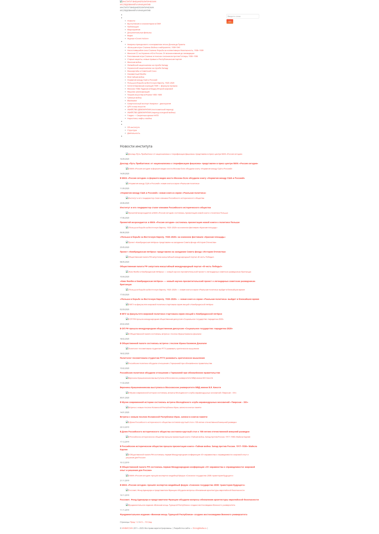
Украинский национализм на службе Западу (147, 68)
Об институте (133, 127)
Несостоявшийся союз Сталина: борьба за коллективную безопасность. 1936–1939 (165, 50)
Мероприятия (133, 29)
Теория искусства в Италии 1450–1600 (144, 94)
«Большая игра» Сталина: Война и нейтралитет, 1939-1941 (153, 47)
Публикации (133, 26)
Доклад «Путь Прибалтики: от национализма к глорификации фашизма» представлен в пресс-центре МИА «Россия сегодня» (189, 163)
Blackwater (132, 100)
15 (146, 522)
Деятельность (133, 133)
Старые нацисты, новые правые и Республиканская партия (154, 59)
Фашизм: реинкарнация (138, 91)
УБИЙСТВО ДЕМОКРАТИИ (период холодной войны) (151, 112)
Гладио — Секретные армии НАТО (143, 115)
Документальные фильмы (139, 32)
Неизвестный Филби (136, 74)
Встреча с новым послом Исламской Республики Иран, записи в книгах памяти (163, 416)
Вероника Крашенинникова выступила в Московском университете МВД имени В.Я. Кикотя (170, 387)
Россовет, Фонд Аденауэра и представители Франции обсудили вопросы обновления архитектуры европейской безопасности (189, 499)
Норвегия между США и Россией (142, 80)
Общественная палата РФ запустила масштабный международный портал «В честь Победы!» (171, 266)
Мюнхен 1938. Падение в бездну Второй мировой (150, 88)
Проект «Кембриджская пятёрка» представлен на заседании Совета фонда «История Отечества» (173, 251)
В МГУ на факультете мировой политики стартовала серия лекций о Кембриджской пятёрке (171, 313)
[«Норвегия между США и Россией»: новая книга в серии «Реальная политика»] (163, 183)
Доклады (128, 121)
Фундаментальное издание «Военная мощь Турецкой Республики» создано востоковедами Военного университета (183, 514)
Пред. (132, 522)
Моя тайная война (135, 77)
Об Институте (131, 124)
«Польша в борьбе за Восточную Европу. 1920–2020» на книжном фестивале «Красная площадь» (173, 236)
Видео (130, 35)
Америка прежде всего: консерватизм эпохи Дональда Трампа (156, 44)
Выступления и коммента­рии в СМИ (144, 23)
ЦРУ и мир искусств (136, 106)
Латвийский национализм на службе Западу (147, 65)
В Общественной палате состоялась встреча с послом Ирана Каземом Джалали (163, 343)
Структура (132, 130)
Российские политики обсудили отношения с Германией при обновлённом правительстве (170, 372)
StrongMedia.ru (200, 528)
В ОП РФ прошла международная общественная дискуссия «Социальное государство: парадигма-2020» (176, 328)
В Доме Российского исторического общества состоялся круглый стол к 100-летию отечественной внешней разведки (184, 431)
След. (149, 522)
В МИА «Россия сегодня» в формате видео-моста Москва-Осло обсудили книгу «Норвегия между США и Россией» (182, 178)
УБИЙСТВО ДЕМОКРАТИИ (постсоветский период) (150, 109)
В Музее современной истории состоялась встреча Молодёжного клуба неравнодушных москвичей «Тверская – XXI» (184, 402)
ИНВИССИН (127, 528)
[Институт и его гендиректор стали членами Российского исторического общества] (165, 198)
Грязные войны (134, 97)
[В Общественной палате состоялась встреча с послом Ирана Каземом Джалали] (163, 333)
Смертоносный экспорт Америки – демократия (149, 103)
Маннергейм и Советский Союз (141, 71)
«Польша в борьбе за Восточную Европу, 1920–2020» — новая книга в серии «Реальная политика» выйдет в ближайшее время (189, 299)
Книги (127, 41)
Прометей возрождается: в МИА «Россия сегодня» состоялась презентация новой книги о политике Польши (180, 222)
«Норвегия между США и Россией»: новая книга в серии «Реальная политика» (163, 192)
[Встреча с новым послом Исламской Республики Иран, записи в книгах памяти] (163, 407)
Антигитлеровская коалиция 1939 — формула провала (152, 85)
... (143, 522)
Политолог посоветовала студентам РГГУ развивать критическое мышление (162, 357)
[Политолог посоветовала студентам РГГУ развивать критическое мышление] (162, 348)
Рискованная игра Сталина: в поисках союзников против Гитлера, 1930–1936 (162, 56)
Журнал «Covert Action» (138, 38)
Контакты (128, 136)
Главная (128, 14)
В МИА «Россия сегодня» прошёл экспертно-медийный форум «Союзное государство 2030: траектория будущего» (182, 485)
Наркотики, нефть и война (139, 118)
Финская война (134, 62)
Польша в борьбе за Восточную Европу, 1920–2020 (150, 83)
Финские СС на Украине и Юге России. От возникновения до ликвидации (160, 53)
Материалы (130, 17)
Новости (131, 20)
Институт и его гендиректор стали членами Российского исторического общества (165, 207)
